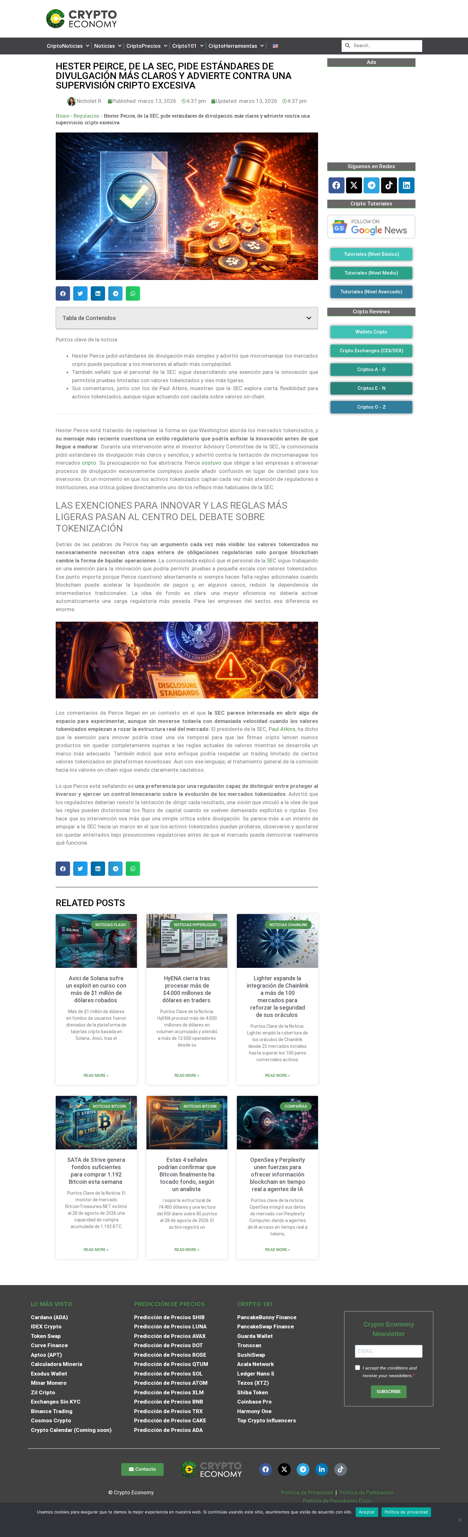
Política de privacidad (406, 1511)
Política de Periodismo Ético (337, 1501)
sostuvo (211, 463)
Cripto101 (184, 46)
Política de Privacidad (307, 1492)
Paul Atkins (282, 729)
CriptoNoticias (65, 46)
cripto (89, 463)
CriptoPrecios (143, 46)
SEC (271, 560)
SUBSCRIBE (389, 1391)
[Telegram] (371, 185)
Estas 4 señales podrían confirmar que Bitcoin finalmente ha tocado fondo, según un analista (187, 1174)
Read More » (96, 1075)
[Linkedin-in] (322, 1469)
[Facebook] (336, 185)
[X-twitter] (354, 185)
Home (62, 116)
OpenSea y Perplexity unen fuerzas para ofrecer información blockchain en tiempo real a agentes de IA (277, 1174)
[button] (63, 293)
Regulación (87, 116)
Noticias (104, 46)
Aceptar (367, 1511)
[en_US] (275, 46)
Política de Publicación (366, 1492)
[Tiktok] (389, 185)
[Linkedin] (407, 185)
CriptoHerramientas (233, 46)
